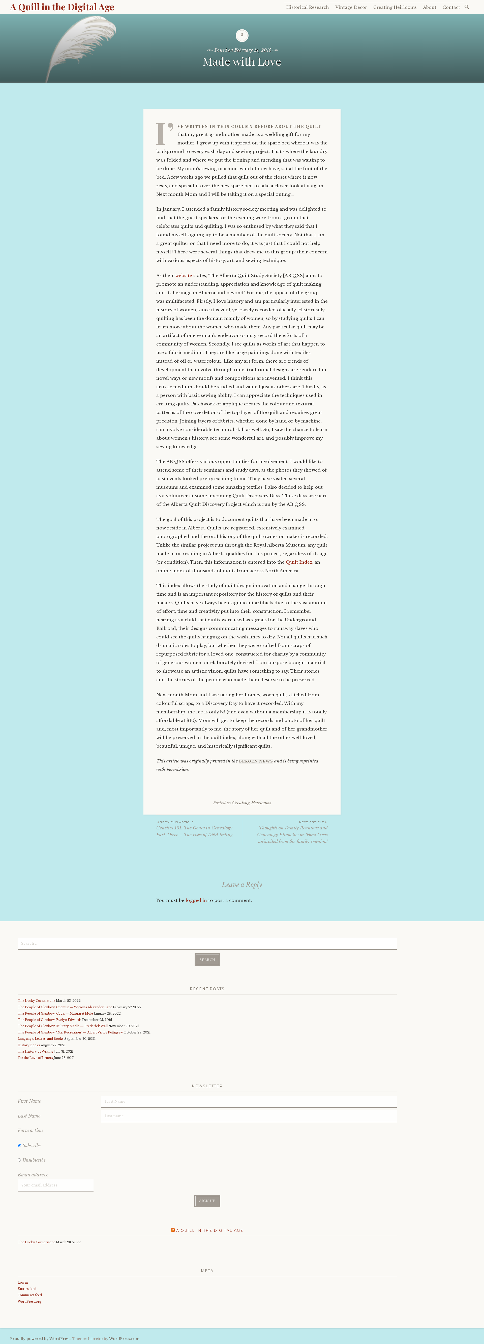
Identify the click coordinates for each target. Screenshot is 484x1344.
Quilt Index (299, 562)
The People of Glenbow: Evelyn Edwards (49, 1020)
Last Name (29, 1116)
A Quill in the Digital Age (62, 7)
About (429, 7)
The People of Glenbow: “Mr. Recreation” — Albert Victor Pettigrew (70, 1032)
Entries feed (27, 1289)
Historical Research (307, 7)
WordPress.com (124, 1338)
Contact (451, 7)
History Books (29, 1045)
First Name (29, 1101)
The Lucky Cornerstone (36, 1001)
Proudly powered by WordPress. (40, 1338)
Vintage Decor (351, 7)
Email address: (33, 1175)
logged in (196, 900)
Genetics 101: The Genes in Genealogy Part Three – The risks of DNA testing (194, 828)
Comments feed (30, 1295)
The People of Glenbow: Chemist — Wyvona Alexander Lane (65, 1007)
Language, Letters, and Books (41, 1039)
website (183, 275)
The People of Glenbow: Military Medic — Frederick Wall (63, 1026)
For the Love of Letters (35, 1058)
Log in (23, 1282)
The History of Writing (35, 1051)
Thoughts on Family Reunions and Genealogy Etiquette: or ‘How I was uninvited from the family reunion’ (292, 832)
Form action (30, 1130)
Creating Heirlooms (395, 7)
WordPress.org (29, 1301)
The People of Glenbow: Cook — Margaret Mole (55, 1013)
